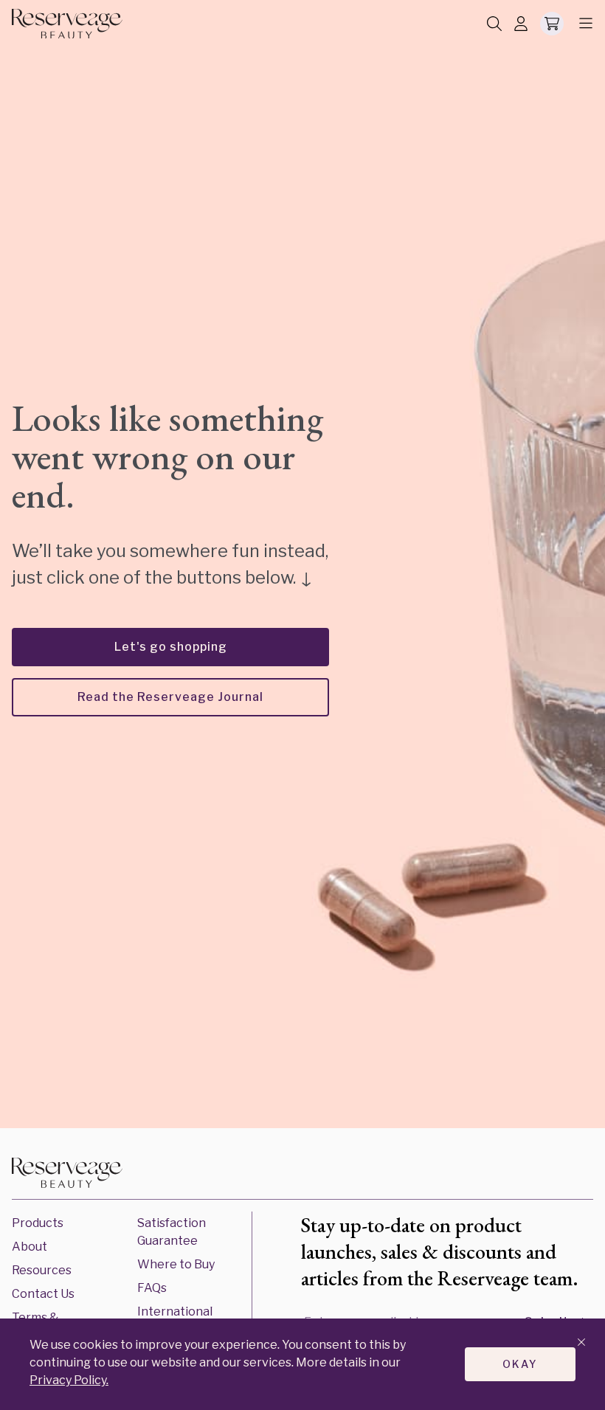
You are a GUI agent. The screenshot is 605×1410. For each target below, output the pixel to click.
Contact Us (43, 1294)
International (174, 1311)
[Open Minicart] (552, 23)
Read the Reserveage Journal (170, 697)
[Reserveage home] (67, 24)
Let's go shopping (170, 647)
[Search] (494, 24)
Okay (520, 1364)
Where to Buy (176, 1264)
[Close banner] (581, 1343)
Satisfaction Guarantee (171, 1232)
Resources (42, 1270)
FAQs (152, 1288)
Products (37, 1223)
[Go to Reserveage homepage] (67, 1175)
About (29, 1247)
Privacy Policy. (69, 1380)
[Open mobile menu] (581, 23)
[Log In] (521, 24)
